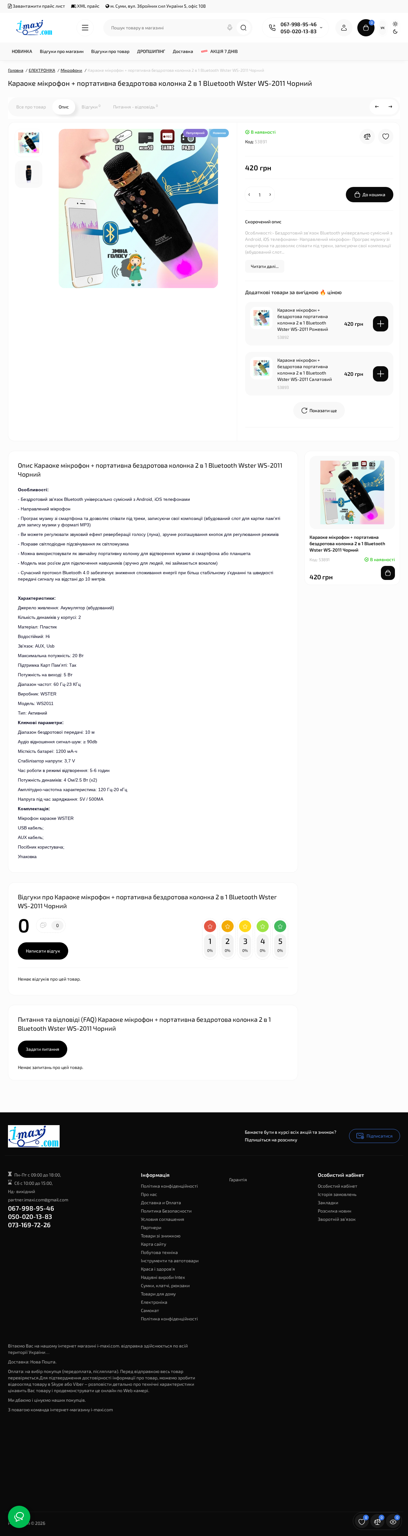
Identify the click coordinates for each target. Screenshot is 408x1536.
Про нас (149, 1194)
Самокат (150, 1310)
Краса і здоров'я (158, 1269)
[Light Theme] (395, 23)
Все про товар (31, 106)
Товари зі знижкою (160, 1235)
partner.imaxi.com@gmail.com (38, 1199)
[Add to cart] (380, 323)
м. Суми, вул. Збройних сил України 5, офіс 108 (157, 6)
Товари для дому (158, 1293)
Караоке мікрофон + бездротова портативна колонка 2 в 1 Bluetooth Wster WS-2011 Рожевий (302, 319)
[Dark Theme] (395, 31)
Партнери (151, 1227)
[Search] (230, 28)
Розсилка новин (334, 1210)
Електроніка (154, 1302)
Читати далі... (265, 266)
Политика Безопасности (166, 1210)
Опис (64, 106)
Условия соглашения (162, 1219)
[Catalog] (85, 27)
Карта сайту (153, 1244)
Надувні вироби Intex (163, 1277)
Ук (382, 28)
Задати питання (42, 1049)
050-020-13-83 (298, 31)
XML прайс (87, 6)
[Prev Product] (377, 107)
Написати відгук (43, 951)
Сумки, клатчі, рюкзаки (165, 1285)
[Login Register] (344, 27)
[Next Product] (390, 107)
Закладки (328, 1202)
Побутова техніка (159, 1252)
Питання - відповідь (135, 106)
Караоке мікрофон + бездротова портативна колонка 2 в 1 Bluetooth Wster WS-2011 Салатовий (304, 369)
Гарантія (238, 1179)
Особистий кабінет (337, 1186)
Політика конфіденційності (169, 1186)
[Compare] (367, 136)
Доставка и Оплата (161, 1202)
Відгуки (91, 106)
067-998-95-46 (298, 24)
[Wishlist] (385, 136)
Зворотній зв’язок (337, 1219)
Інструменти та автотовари (170, 1260)
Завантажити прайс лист (38, 6)
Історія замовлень (337, 1194)
